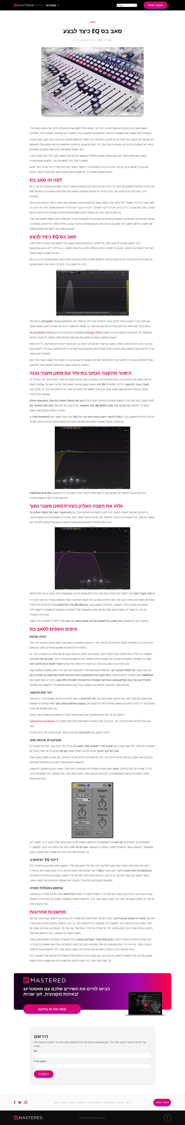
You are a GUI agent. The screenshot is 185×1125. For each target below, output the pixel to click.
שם (35, 1050)
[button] (52, 5)
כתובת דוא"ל (40, 1061)
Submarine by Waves (42, 721)
